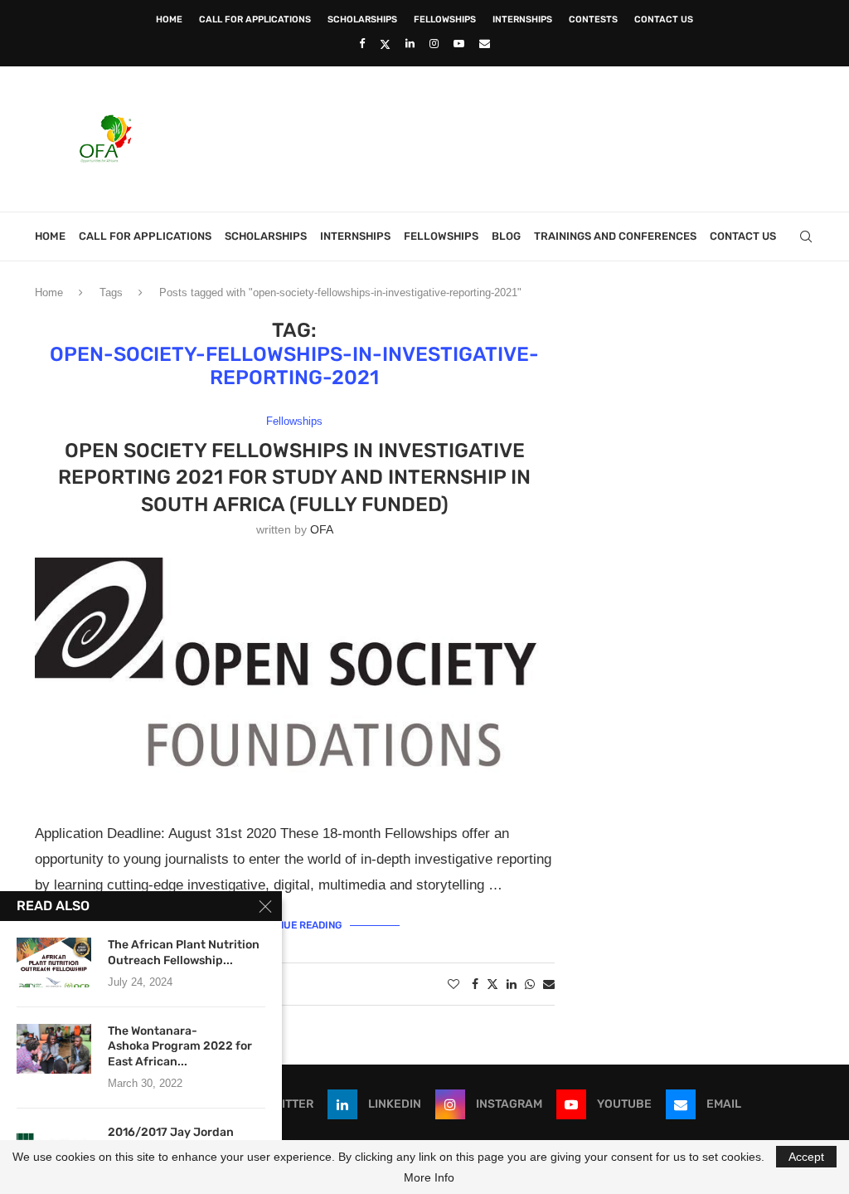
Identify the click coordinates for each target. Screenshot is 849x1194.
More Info (429, 1177)
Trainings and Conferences (615, 236)
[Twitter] (385, 44)
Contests (593, 19)
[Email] (484, 43)
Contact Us (663, 19)
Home (169, 19)
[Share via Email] (549, 984)
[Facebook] (362, 43)
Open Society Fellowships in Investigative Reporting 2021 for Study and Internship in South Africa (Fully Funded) (294, 477)
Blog (506, 236)
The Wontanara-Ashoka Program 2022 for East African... (180, 1047)
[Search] (806, 236)
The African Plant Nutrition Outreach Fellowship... (184, 952)
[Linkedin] (410, 43)
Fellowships (445, 19)
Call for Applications (255, 19)
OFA (321, 529)
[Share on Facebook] (475, 984)
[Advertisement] (512, 137)
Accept (806, 1156)
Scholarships (362, 19)
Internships (522, 19)
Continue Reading (295, 925)
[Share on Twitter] (492, 984)
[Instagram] (434, 43)
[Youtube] (459, 43)
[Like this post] (453, 984)
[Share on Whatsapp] (530, 984)
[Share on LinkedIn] (512, 984)
